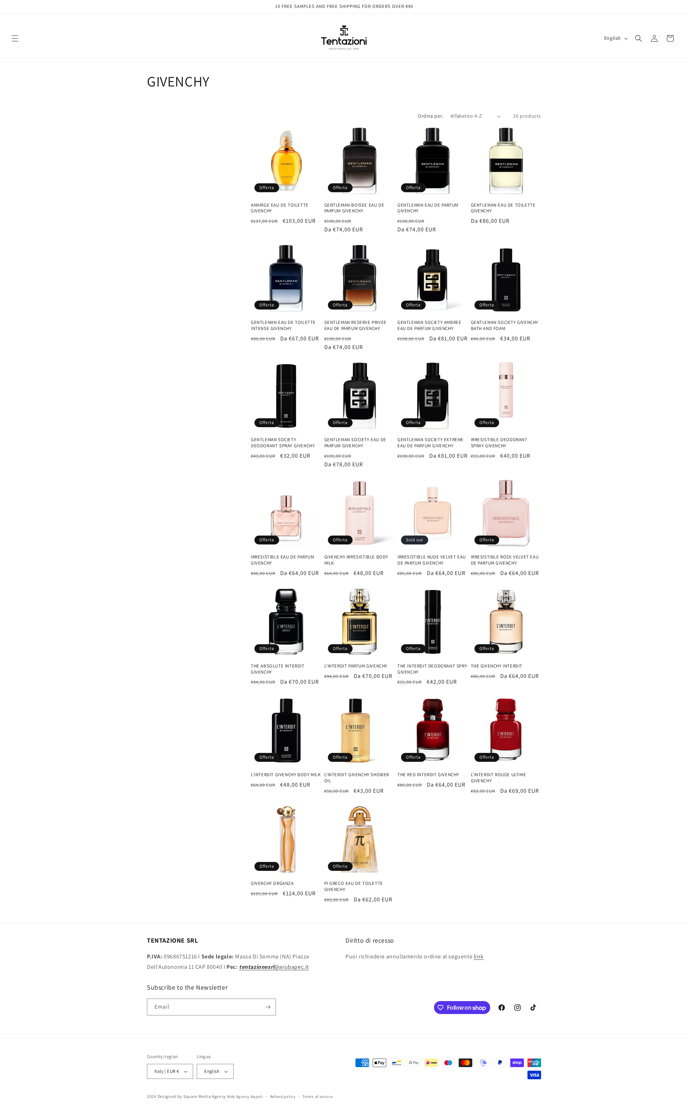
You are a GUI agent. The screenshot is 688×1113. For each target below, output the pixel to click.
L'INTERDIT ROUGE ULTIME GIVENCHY (498, 778)
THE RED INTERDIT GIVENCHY (428, 775)
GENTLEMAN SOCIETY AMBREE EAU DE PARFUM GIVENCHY (429, 325)
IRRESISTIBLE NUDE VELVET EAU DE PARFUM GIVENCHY (431, 560)
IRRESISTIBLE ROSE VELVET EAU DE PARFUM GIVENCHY (505, 560)
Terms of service (317, 1096)
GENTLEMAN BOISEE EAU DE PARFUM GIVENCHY (354, 208)
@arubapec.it (274, 967)
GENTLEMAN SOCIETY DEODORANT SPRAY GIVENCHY (283, 443)
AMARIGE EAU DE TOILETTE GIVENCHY (280, 208)
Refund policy (283, 1096)
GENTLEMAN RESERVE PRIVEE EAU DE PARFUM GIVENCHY (355, 325)
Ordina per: (430, 116)
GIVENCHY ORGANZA (272, 883)
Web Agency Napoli (245, 1096)
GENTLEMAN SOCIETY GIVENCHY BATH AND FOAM (505, 325)
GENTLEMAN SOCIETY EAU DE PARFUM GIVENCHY (355, 443)
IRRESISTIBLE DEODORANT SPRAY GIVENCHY (499, 443)
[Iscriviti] (268, 1007)
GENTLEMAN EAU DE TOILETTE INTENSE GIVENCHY (283, 325)
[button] (15, 38)
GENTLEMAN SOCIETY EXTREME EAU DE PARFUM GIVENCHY (430, 443)
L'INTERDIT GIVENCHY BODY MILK (285, 775)
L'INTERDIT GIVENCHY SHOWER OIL (357, 778)
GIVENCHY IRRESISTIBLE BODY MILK (356, 560)
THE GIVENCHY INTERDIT (497, 666)
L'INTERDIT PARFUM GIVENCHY (356, 666)
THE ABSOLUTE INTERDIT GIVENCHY (278, 669)
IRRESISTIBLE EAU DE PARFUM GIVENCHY (282, 560)
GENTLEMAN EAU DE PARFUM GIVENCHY (427, 208)
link (478, 956)
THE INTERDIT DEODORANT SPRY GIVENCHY (432, 669)
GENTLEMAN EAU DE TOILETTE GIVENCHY (503, 208)
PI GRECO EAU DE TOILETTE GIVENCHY (353, 886)
